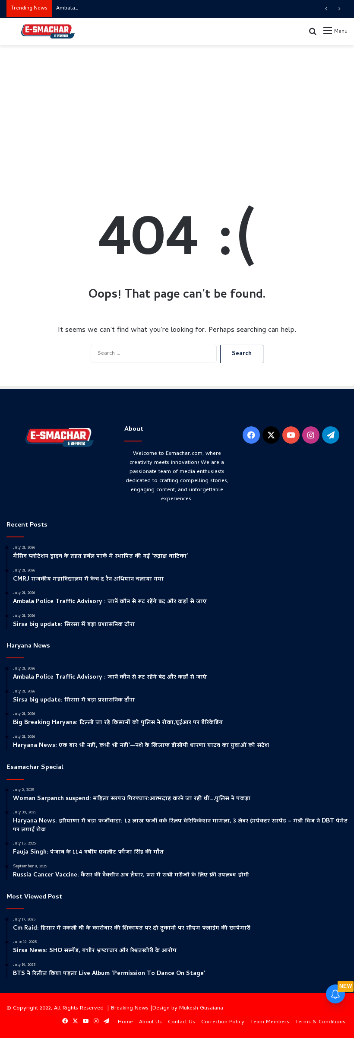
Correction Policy (222, 1022)
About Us (150, 1022)
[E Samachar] (47, 31)
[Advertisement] (177, 114)
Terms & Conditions (320, 1022)
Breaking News (130, 1008)
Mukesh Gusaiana (201, 1008)
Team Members (269, 1022)
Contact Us (181, 1022)
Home (125, 1022)
